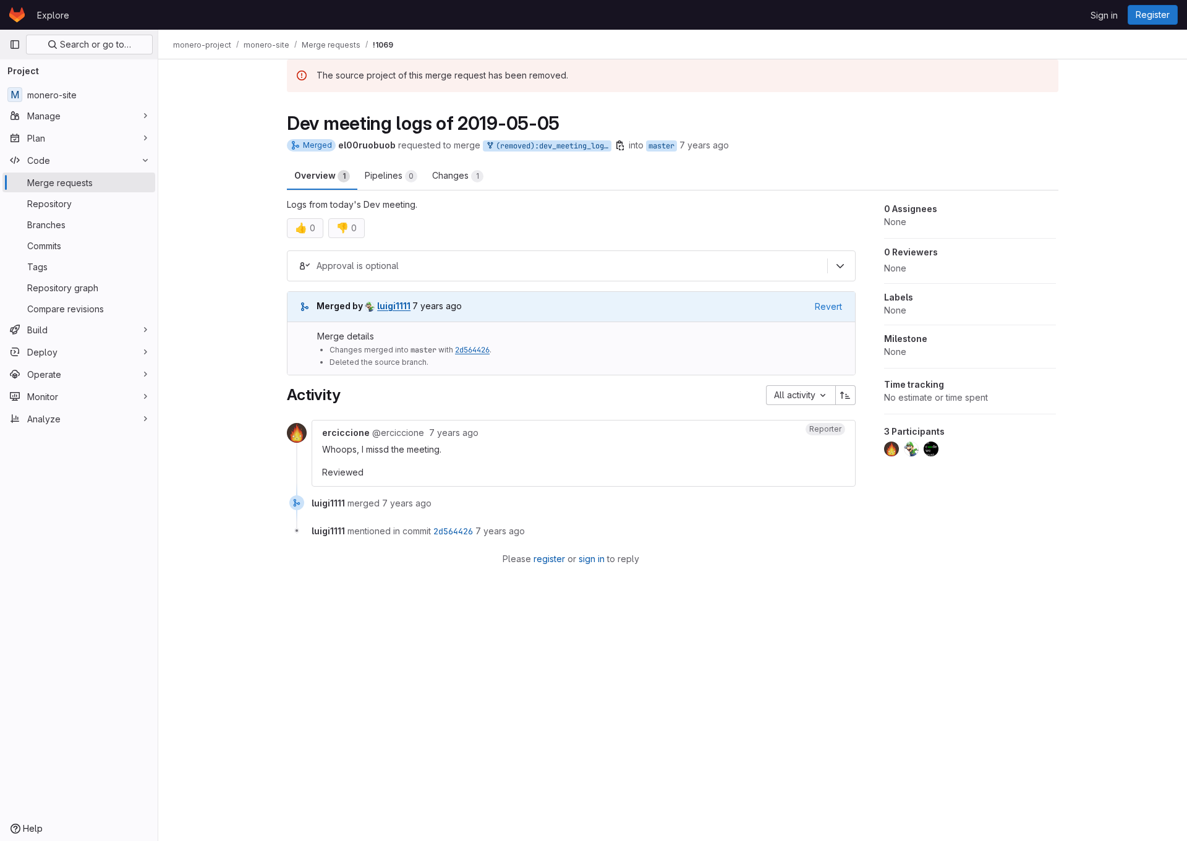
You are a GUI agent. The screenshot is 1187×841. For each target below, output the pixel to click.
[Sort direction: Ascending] (846, 395)
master (661, 146)
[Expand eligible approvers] (840, 265)
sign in (592, 558)
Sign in (1104, 15)
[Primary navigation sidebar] (15, 44)
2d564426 (472, 350)
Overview (320, 175)
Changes (455, 175)
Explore (53, 15)
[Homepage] (17, 15)
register (549, 558)
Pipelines (389, 175)
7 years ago (704, 145)
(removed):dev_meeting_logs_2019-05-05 (551, 146)
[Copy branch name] (620, 145)
